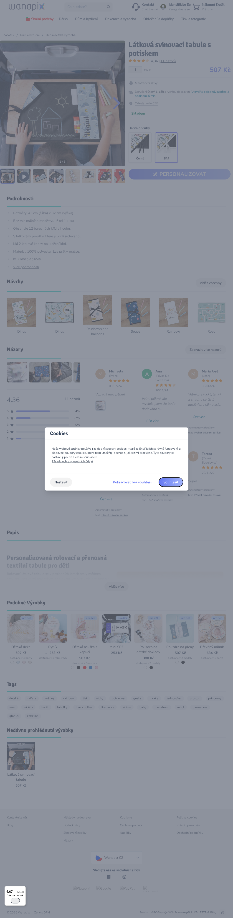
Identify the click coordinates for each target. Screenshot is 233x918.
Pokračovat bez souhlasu (132, 482)
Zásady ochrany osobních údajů (72, 461)
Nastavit (61, 482)
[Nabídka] (23, 889)
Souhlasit (170, 482)
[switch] (15, 900)
